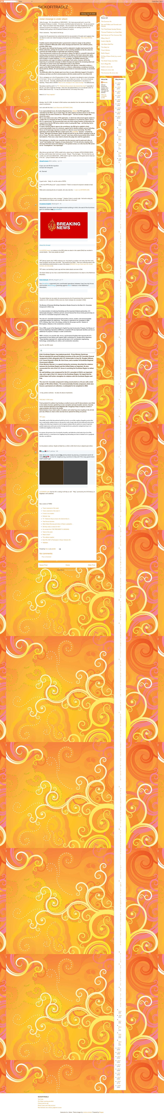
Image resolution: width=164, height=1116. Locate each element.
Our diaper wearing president (46, 1101)
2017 (119, 1048)
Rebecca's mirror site (107, 70)
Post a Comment (46, 557)
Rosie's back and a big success (46, 1105)
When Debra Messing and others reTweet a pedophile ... (58, 524)
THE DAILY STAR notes (46, 399)
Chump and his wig (43, 1103)
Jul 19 (60, 161)
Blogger (101, 1112)
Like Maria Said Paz (107, 44)
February (119, 1035)
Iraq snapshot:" (51, 94)
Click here (63, 58)
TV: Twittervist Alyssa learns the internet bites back (72, 86)
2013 (119, 1065)
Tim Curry (40, 1099)
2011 (118, 1073)
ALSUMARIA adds (44, 491)
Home (68, 565)
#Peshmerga (52, 285)
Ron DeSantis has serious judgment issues (50, 1107)
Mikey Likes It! (105, 38)
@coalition (45, 283)
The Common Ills (106, 21)
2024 (119, 91)
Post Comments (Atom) (71, 570)
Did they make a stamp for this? (51, 526)
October (119, 137)
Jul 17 (61, 280)
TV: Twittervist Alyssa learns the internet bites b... (56, 519)
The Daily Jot (105, 47)
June (119, 1011)
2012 (119, 1069)
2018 (119, 116)
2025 (119, 87)
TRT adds (42, 417)
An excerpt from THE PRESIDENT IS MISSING (56, 529)
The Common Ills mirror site (109, 73)
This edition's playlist (48, 537)
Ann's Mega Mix (106, 64)
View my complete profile (104, 96)
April (119, 1021)
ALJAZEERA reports (45, 250)
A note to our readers (48, 513)
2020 (119, 108)
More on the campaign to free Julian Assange (71, 82)
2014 (119, 1060)
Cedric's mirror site (106, 67)
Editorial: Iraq (46, 516)
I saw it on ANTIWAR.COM (81, 190)
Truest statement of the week (51, 508)
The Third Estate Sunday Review (111, 29)
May (120, 1015)
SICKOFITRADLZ (53, 7)
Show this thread (44, 245)
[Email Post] (59, 549)
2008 (119, 1085)
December (120, 122)
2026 (119, 83)
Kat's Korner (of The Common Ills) (111, 35)
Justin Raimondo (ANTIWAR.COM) (62, 107)
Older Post (91, 565)
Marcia (105, 82)
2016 (119, 1052)
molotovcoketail (87, 1112)
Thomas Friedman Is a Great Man (111, 32)
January (119, 1042)
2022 (119, 99)
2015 (119, 1056)
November (120, 130)
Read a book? (46, 534)
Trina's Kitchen (105, 50)
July (120, 158)
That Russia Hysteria (48, 521)
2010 (119, 1077)
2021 (119, 104)
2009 (119, 1081)
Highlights (45, 542)
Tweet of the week (48, 532)
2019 (119, 112)
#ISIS (69, 285)
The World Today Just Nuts (109, 61)
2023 (119, 95)
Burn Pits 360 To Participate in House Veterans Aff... (57, 540)
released (74, 111)
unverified (75, 131)
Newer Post (43, 565)
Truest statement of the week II (51, 511)
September (119, 145)
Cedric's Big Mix (106, 41)
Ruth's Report (105, 53)
